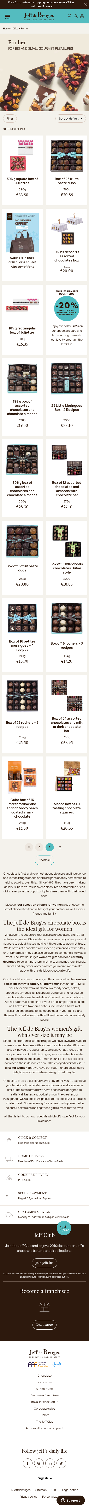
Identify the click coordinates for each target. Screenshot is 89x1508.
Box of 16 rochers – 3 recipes (67, 645)
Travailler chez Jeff (43, 1402)
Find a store (44, 1382)
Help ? (45, 1415)
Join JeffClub (44, 1263)
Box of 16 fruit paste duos (22, 568)
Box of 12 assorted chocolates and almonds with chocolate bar (66, 488)
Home (6, 28)
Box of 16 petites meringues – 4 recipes (22, 645)
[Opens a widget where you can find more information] (70, 1501)
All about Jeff (44, 1389)
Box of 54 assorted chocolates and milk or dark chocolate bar (67, 724)
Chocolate (45, 1375)
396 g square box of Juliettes (22, 181)
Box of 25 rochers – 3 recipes (22, 724)
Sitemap (41, 1490)
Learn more (46, 1324)
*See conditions (22, 267)
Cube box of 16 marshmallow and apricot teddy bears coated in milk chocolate (22, 808)
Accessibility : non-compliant (44, 1428)
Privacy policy (28, 1496)
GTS (54, 1490)
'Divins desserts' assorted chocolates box (67, 256)
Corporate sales (44, 1408)
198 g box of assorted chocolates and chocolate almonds (22, 407)
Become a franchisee (45, 1395)
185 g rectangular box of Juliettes (22, 330)
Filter (10, 118)
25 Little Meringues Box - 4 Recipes (66, 407)
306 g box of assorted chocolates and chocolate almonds (22, 488)
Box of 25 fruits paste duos (67, 181)
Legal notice (70, 1490)
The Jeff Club (44, 1421)
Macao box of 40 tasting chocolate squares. (67, 808)
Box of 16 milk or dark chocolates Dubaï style (67, 568)
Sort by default (69, 118)
